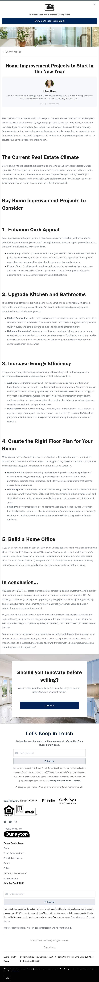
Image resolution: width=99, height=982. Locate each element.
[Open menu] (95, 30)
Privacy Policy (49, 947)
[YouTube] (10, 821)
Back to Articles (13, 51)
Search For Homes (13, 858)
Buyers (7, 863)
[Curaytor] (17, 836)
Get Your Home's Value (15, 873)
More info (15, 971)
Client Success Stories (14, 853)
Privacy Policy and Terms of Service (65, 780)
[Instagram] (16, 821)
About (7, 847)
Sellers (7, 868)
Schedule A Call (11, 878)
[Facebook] (5, 821)
